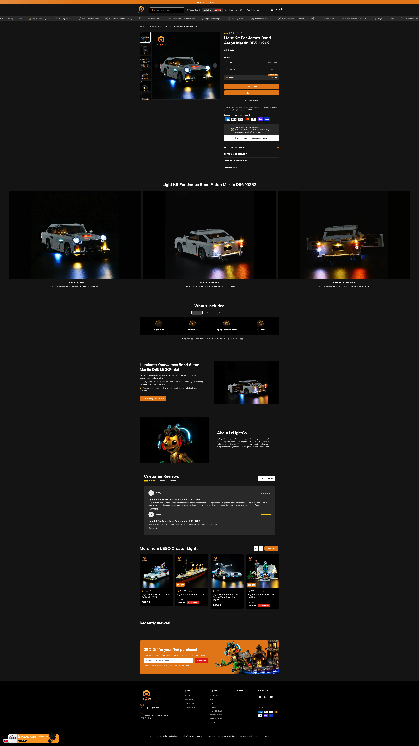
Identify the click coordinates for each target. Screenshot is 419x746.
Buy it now (251, 93)
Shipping (213, 707)
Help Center (214, 695)
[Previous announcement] (172, 2)
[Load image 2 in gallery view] (145, 49)
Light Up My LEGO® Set (153, 398)
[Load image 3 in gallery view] (145, 61)
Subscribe (201, 660)
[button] (212, 10)
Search (187, 695)
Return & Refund (216, 711)
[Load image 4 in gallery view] (145, 73)
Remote (222, 313)
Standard (209, 313)
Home (142, 26)
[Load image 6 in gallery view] (145, 98)
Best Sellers (189, 699)
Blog (211, 703)
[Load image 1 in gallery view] (145, 37)
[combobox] (166, 10)
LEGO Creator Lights (154, 26)
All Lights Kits (190, 707)
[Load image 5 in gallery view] (145, 86)
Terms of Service (216, 718)
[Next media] (215, 65)
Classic (197, 313)
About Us (237, 695)
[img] (266, 493)
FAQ (211, 699)
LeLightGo (161, 736)
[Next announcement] (245, 2)
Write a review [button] (267, 478)
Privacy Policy (215, 722)
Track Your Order (216, 715)
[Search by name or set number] (152, 10)
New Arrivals (190, 703)
